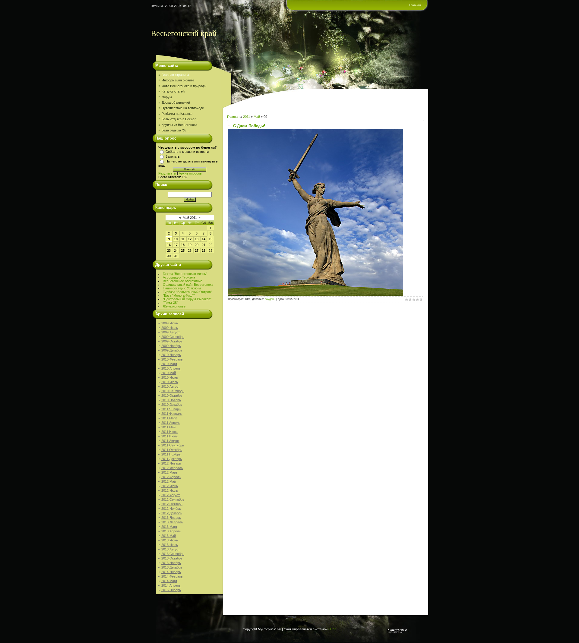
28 (203, 250)
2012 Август (170, 495)
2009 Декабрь (171, 350)
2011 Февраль (171, 413)
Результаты (167, 173)
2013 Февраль (172, 522)
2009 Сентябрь (172, 337)
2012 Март (169, 472)
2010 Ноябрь (171, 400)
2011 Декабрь (171, 459)
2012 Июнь (169, 486)
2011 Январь (171, 409)
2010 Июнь (169, 377)
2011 (246, 116)
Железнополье (174, 306)
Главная (415, 5)
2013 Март (169, 526)
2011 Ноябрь (171, 454)
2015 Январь (171, 590)
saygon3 (270, 299)
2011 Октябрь (171, 450)
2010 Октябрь (171, 395)
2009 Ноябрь (171, 346)
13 (196, 239)
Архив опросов (190, 173)
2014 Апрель (171, 585)
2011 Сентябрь (172, 445)
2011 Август (170, 441)
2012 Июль (169, 490)
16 (169, 245)
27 (196, 250)
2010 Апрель (171, 368)
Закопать (173, 156)
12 (189, 239)
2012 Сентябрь (172, 499)
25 (183, 250)
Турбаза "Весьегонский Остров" (187, 292)
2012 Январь (171, 463)
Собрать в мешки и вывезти (187, 151)
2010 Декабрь (171, 404)
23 (169, 250)
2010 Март (169, 364)
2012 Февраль (172, 468)
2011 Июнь (169, 431)
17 (176, 245)
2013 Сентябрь (172, 554)
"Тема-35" (170, 302)
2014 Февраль (172, 576)
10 (176, 239)
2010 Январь (171, 355)
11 (183, 239)
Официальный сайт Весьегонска (188, 284)
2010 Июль (169, 382)
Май (257, 116)
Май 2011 (190, 217)
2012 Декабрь (171, 513)
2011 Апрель (170, 422)
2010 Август (170, 386)
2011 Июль (169, 436)
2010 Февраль (172, 359)
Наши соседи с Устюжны (182, 288)
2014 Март (169, 581)
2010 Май (168, 373)
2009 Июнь (169, 323)
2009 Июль (169, 327)
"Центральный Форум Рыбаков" (187, 299)
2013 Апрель (171, 531)
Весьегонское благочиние (182, 281)
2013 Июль (169, 545)
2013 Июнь (169, 540)
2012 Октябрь (171, 504)
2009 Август (170, 332)
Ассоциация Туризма (179, 277)
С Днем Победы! (249, 126)
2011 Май (168, 427)
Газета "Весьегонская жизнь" (185, 274)
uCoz (332, 629)
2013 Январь (171, 517)
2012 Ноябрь (171, 508)
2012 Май (168, 481)
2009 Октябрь (171, 341)
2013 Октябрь (171, 558)
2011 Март (169, 418)
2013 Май (168, 535)
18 (183, 245)
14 (203, 239)
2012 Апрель (171, 477)
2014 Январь (171, 572)
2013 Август (170, 549)
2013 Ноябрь (171, 563)
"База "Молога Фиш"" (179, 295)
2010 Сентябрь (172, 391)
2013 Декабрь (171, 567)
